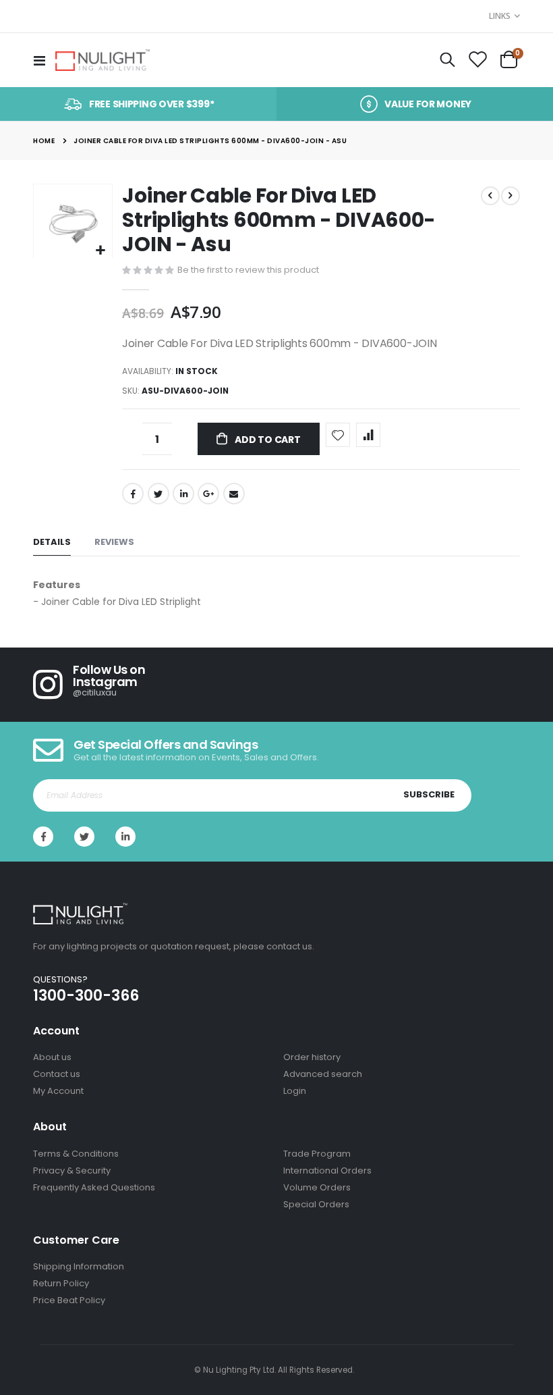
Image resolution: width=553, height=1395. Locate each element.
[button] (100, 251)
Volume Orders (317, 1187)
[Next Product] (510, 195)
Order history (312, 1057)
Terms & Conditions (76, 1153)
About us (52, 1057)
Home (44, 141)
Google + (208, 493)
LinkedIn (183, 493)
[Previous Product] (490, 195)
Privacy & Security (72, 1170)
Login (294, 1090)
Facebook (133, 493)
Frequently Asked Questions (94, 1187)
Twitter (158, 493)
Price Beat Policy (69, 1300)
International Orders (327, 1170)
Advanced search (322, 1074)
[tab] (52, 542)
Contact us (56, 1074)
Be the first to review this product (248, 269)
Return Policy (61, 1283)
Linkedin (125, 836)
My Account (58, 1090)
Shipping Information (78, 1266)
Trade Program (317, 1153)
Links (500, 16)
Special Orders (316, 1204)
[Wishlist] (477, 60)
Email (234, 493)
